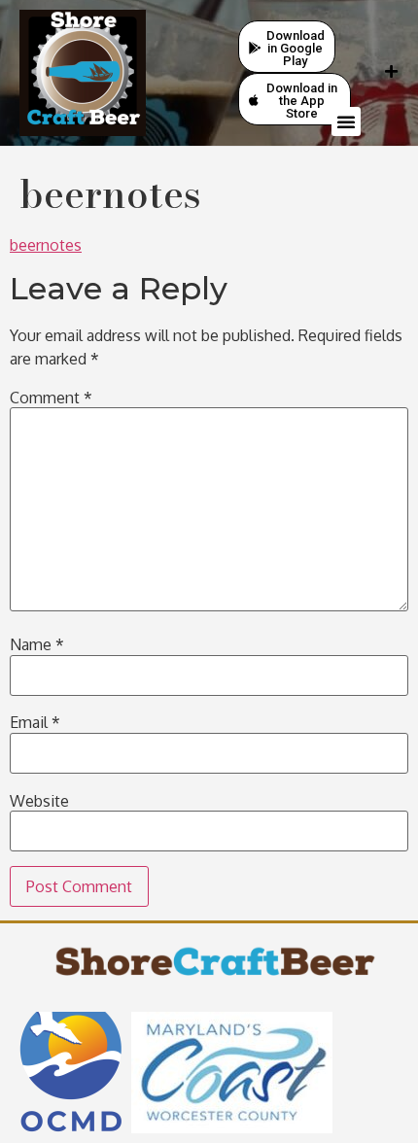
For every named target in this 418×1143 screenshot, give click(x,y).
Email (35, 722)
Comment (51, 397)
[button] (346, 121)
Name (37, 644)
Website (39, 801)
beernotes (46, 245)
